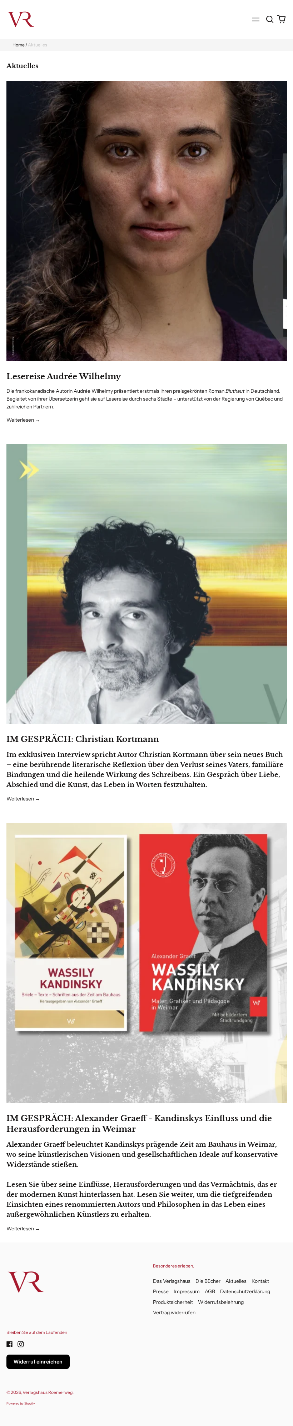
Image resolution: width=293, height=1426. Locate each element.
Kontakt (260, 1281)
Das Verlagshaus (171, 1281)
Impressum (187, 1291)
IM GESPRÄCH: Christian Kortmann (82, 739)
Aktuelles (236, 1281)
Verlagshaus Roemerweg (48, 1392)
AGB (210, 1291)
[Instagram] (21, 1344)
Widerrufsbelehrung (221, 1302)
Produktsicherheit (173, 1302)
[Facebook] (9, 1344)
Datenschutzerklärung (245, 1291)
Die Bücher (207, 1281)
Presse (161, 1291)
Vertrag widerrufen (174, 1312)
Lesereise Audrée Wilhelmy (63, 376)
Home (19, 44)
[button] (270, 19)
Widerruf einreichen (38, 1362)
